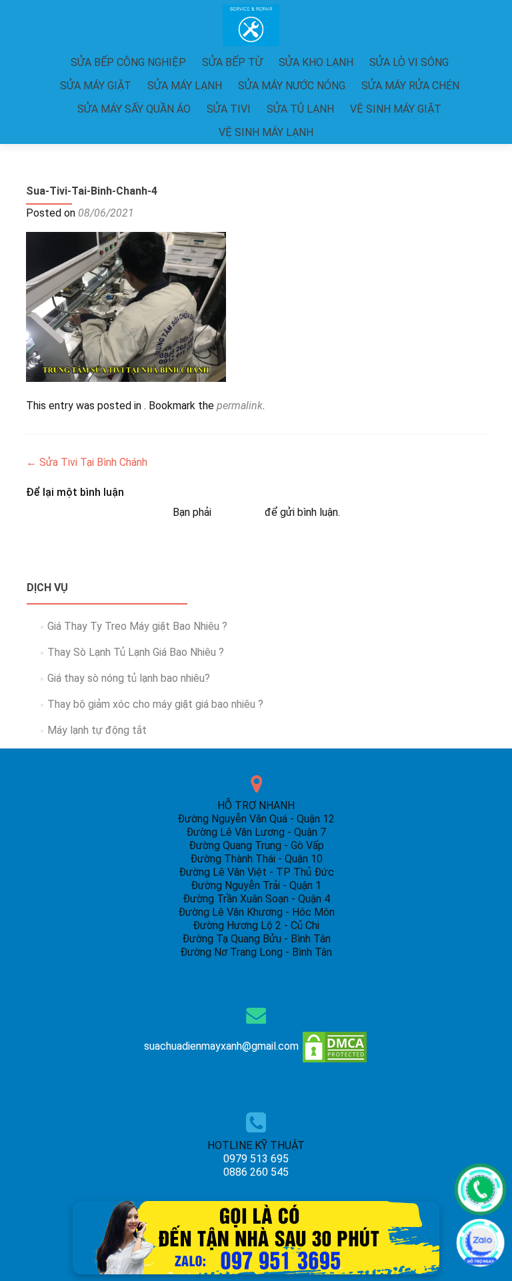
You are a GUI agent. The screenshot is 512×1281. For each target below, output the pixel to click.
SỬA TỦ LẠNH (300, 109)
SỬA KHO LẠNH (316, 62)
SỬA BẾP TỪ (232, 62)
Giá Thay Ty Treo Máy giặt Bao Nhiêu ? (137, 626)
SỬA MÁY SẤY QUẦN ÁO (134, 109)
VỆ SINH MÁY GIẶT (395, 109)
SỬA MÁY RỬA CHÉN (410, 85)
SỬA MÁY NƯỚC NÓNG (291, 85)
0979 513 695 (256, 1158)
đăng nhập (238, 512)
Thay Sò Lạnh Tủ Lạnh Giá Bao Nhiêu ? (135, 652)
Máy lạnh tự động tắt (97, 730)
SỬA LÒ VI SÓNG (409, 62)
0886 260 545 (256, 1172)
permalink (240, 405)
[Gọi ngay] (480, 1189)
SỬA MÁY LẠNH (184, 85)
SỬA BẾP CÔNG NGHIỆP (128, 62)
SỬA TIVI (229, 109)
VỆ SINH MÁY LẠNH (266, 132)
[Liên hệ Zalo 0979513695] (256, 1236)
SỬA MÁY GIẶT (95, 85)
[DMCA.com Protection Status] (334, 1046)
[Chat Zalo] (480, 1242)
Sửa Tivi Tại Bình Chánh (86, 462)
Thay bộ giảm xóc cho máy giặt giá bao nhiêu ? (155, 704)
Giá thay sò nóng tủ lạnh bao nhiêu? (128, 678)
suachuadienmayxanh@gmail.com (221, 1046)
